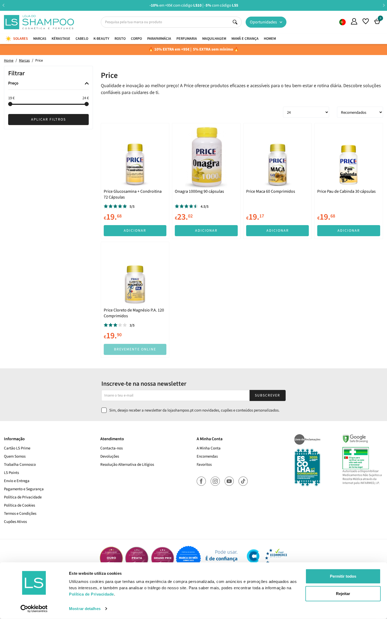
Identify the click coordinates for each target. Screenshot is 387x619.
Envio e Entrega (16, 481)
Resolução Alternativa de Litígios (127, 464)
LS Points (11, 473)
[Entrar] (354, 21)
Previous (3, 5)
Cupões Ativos (15, 521)
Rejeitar (343, 593)
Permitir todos (343, 576)
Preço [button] (13, 83)
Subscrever (267, 395)
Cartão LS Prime (17, 448)
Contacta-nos (111, 448)
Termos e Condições (20, 513)
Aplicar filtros (48, 119)
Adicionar (135, 230)
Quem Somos (342, 22)
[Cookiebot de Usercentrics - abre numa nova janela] (34, 609)
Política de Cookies (19, 505)
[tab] (48, 83)
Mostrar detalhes (85, 608)
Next (383, 5)
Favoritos (204, 464)
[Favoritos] (365, 21)
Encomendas (207, 456)
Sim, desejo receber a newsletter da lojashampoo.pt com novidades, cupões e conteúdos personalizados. (194, 410)
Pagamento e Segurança (24, 489)
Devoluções (109, 456)
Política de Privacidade (23, 497)
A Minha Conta (209, 448)
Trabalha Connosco (20, 464)
